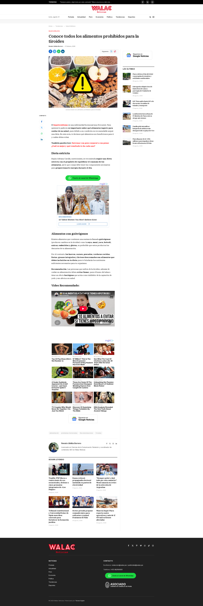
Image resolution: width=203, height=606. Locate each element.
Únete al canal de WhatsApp (85, 178)
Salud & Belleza (54, 31)
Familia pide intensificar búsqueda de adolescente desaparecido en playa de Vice (143, 128)
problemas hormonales (69, 433)
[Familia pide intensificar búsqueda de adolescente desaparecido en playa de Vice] (127, 128)
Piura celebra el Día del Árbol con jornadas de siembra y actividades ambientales (143, 76)
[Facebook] (41, 121)
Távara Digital (79, 600)
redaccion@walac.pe (119, 565)
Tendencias (120, 17)
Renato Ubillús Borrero (56, 46)
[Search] (150, 17)
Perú (90, 17)
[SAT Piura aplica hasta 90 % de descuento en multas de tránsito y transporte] (127, 103)
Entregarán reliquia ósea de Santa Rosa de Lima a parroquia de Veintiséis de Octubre (142, 90)
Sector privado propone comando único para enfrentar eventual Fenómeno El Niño (82, 514)
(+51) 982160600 (117, 569)
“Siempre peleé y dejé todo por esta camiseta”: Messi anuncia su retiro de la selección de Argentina (86, 2)
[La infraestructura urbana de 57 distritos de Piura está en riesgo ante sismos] (127, 116)
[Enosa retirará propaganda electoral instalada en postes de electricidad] (82, 469)
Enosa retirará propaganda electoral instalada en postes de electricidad (81, 481)
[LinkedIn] (41, 139)
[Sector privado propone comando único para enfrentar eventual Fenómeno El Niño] (82, 502)
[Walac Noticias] (102, 9)
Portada (71, 17)
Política (109, 17)
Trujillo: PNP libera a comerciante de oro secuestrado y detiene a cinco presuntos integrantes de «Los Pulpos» (59, 484)
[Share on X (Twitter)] (54, 51)
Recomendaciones (86, 433)
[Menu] (153, 17)
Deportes (131, 17)
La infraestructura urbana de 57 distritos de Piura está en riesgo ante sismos (143, 116)
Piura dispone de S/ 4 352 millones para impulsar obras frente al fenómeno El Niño (143, 141)
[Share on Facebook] (50, 51)
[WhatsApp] (41, 133)
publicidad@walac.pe (135, 565)
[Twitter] (41, 127)
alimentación (54, 433)
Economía (99, 17)
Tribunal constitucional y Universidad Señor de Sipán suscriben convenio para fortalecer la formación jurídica (59, 516)
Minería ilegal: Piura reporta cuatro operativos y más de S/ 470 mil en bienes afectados (105, 515)
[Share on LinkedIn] (63, 51)
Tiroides (98, 433)
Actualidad (81, 17)
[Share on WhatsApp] (58, 51)
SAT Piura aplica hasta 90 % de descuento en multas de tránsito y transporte (143, 103)
